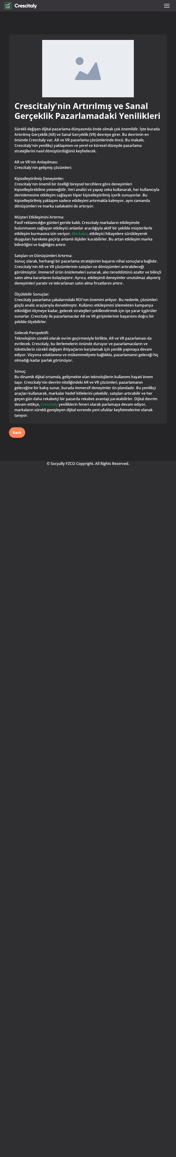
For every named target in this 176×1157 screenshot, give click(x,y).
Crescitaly (49, 404)
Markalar (80, 233)
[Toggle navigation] (166, 6)
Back (17, 432)
